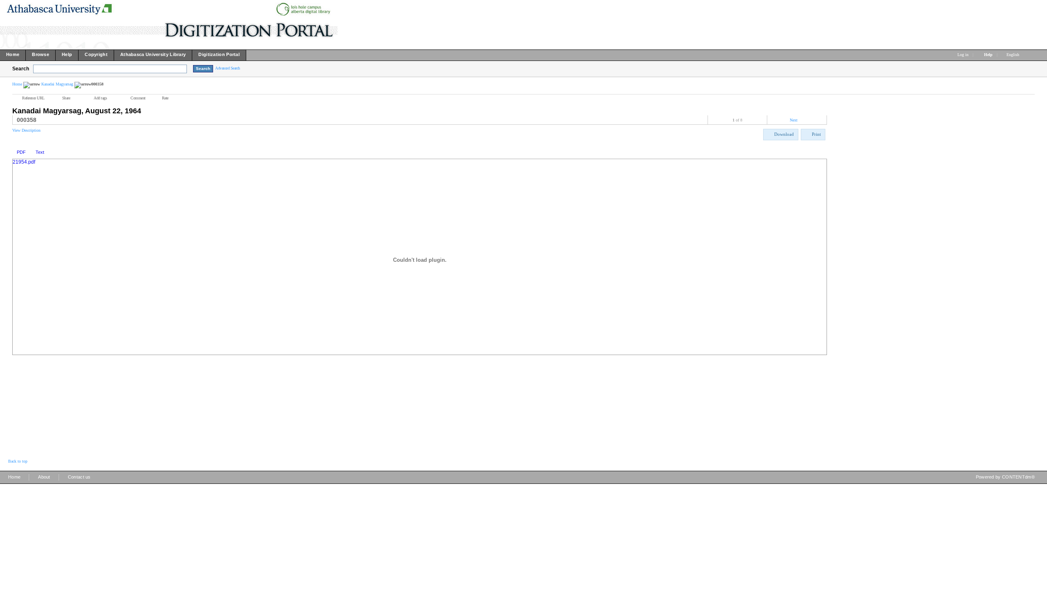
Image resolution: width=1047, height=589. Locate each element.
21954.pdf (24, 162)
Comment (138, 98)
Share (66, 98)
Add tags (100, 98)
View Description (26, 130)
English (1013, 54)
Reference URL (33, 98)
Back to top (17, 461)
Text (40, 152)
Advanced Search (227, 68)
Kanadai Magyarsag (57, 84)
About (44, 476)
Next (794, 120)
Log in (962, 54)
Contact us (79, 476)
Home (17, 84)
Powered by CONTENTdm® (1005, 476)
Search (20, 69)
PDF (21, 152)
